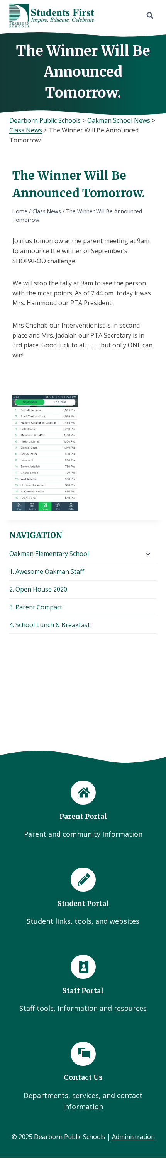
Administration (133, 1136)
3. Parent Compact (35, 607)
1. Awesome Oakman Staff (46, 571)
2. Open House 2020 (38, 589)
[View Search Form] (150, 15)
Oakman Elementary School (49, 553)
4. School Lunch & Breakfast (49, 625)
